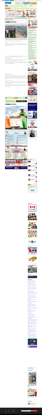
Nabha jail (29, 309)
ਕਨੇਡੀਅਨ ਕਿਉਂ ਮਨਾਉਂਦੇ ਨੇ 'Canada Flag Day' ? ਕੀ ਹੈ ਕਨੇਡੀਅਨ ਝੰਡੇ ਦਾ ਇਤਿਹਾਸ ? (32, 212)
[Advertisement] (16, 51)
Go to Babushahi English (7, 0)
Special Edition (30, 368)
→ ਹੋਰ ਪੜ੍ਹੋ (36, 139)
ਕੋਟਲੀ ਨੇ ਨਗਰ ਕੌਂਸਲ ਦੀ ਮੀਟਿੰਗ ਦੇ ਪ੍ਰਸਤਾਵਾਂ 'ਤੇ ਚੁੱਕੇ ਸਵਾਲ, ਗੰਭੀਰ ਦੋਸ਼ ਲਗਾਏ (32, 46)
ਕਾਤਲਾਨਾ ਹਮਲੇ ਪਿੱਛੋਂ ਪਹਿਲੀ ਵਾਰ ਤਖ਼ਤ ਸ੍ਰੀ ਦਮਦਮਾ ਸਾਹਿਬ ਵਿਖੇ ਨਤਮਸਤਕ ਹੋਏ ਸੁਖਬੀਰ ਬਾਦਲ (32, 28)
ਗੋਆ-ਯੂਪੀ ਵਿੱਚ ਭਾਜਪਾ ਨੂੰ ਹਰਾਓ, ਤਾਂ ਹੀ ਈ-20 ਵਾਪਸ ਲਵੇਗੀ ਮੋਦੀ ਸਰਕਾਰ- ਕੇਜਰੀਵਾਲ (32, 39)
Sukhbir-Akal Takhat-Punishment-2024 (32, 294)
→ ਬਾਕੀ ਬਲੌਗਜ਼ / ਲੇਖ (35, 183)
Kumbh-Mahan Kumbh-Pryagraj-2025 (32, 289)
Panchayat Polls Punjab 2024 (31, 304)
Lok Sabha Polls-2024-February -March (32, 332)
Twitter (8, 104)
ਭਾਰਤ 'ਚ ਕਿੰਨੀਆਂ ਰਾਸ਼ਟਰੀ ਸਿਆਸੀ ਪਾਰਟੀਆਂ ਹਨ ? (32, 229)
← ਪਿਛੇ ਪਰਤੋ (26, 104)
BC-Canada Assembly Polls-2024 (32, 301)
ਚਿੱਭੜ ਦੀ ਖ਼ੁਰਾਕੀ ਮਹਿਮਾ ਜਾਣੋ (30, 262)
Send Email (15, 104)
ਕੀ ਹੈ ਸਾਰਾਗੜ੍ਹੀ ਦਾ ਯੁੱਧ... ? (30, 237)
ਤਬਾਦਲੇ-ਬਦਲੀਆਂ (9, 5)
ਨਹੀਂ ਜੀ (33, 189)
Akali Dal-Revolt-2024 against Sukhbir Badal (31, 317)
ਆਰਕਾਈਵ (19, 0)
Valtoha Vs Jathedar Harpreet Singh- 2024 (31, 300)
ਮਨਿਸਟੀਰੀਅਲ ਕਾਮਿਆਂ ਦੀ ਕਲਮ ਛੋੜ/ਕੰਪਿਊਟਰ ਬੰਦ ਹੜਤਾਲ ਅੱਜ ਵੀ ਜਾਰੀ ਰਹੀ (32, 48)
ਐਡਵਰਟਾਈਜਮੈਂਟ (21, 0)
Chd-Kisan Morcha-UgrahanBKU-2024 (32, 306)
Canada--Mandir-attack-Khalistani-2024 (32, 297)
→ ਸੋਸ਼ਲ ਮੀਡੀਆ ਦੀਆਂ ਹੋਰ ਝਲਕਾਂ (34, 405)
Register (39, 0)
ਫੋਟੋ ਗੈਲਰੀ (22, 5)
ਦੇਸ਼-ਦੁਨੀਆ (20, 5)
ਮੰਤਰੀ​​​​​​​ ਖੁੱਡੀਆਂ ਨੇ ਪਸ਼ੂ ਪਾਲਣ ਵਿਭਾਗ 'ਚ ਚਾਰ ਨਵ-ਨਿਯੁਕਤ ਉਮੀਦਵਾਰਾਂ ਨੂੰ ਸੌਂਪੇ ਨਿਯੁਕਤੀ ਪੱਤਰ (32, 56)
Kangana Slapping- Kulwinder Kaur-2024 (32, 324)
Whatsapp (12, 104)
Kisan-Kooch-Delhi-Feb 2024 (31, 337)
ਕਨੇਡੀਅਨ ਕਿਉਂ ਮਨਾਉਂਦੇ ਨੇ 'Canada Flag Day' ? (32, 254)
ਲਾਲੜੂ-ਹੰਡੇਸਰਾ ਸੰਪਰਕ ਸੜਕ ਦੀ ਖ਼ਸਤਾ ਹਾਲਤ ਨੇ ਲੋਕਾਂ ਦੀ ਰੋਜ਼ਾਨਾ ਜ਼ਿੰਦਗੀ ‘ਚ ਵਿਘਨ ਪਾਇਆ (32, 50)
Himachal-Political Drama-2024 (32, 335)
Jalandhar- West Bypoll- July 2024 (32, 320)
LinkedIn (10, 104)
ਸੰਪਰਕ (24, 0)
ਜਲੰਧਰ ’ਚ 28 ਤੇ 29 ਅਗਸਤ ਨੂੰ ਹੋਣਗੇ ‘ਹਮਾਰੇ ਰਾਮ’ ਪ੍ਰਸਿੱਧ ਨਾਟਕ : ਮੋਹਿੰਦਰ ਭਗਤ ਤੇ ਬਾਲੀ (32, 54)
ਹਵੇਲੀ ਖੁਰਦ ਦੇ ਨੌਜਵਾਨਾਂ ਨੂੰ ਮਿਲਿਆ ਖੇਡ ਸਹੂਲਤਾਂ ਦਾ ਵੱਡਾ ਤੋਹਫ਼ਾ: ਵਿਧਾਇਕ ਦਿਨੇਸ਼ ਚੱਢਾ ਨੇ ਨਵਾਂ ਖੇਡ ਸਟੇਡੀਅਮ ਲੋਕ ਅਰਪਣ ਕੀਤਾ (32, 42)
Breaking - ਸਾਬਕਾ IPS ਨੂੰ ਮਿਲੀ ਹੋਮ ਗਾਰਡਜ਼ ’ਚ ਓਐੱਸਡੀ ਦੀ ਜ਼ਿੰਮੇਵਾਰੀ (31, 8)
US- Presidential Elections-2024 (32, 295)
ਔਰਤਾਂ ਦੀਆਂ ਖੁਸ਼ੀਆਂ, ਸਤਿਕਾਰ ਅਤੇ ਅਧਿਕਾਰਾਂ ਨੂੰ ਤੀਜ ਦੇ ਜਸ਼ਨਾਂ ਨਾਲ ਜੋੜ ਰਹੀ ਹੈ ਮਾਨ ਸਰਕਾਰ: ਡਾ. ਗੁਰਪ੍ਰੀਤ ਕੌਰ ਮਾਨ (32, 35)
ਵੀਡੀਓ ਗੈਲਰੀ (25, 5)
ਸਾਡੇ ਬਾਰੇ (14, 0)
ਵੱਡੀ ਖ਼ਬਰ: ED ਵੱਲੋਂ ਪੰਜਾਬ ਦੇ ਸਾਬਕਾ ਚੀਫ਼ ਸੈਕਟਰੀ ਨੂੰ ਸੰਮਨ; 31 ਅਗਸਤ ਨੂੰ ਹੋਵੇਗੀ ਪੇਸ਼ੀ (12, 8)
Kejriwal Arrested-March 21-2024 (32, 334)
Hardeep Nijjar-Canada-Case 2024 (32, 319)
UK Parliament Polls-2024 (31, 315)
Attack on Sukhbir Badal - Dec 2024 (32, 292)
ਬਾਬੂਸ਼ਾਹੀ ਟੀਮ (17, 0)
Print (17, 104)
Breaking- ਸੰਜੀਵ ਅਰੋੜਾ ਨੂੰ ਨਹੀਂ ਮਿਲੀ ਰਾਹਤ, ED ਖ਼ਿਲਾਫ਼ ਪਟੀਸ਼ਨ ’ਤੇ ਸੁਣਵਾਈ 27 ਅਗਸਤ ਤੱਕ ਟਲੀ (32, 37)
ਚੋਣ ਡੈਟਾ (23, 0)
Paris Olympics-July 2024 (31, 314)
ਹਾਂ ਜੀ (29, 189)
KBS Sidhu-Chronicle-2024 (31, 329)
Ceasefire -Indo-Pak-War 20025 (32, 287)
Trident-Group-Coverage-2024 (32, 322)
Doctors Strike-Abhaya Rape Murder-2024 (31, 311)
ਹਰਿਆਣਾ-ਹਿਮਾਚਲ (12, 5)
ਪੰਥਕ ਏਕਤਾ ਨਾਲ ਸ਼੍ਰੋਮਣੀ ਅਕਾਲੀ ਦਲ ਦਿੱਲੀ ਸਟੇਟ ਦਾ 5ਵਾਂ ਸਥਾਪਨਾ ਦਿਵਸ (32, 44)
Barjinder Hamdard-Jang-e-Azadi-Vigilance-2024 (32, 326)
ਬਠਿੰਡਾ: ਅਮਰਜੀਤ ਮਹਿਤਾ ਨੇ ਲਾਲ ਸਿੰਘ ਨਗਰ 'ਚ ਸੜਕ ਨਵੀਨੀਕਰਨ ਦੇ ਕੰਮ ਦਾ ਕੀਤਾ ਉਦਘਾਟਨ (32, 52)
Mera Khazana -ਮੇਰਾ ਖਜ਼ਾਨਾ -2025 (32, 282)
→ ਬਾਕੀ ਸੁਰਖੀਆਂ (35, 60)
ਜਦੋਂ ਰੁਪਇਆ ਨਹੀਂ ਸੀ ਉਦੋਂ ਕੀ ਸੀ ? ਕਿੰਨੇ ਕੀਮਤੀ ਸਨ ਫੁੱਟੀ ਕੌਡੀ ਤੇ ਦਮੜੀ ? (32, 221)
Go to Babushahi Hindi (11, 0)
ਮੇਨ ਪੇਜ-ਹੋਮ (6, 5)
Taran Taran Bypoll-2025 (31, 283)
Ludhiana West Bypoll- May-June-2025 (32, 285)
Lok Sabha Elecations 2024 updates (32, 330)
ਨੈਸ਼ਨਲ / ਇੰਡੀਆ (16, 5)
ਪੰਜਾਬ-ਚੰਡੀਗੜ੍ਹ (13, 410)
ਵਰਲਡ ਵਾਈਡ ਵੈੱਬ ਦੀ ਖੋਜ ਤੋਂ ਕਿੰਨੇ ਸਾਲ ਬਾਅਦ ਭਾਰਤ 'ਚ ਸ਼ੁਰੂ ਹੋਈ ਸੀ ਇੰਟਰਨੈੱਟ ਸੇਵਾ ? (32, 246)
